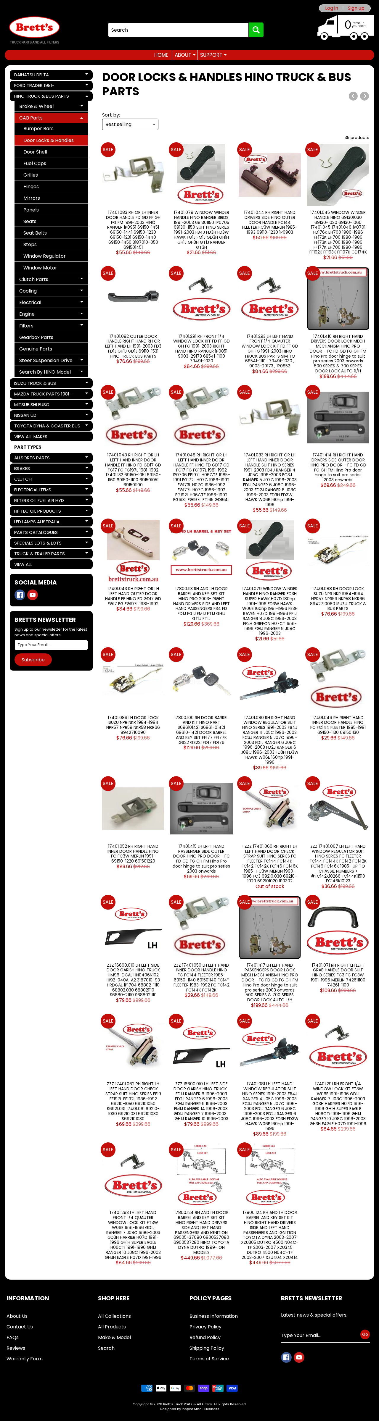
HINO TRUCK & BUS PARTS (41, 97)
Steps (30, 244)
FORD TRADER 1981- (34, 86)
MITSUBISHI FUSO (34, 405)
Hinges (31, 186)
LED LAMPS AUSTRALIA (37, 523)
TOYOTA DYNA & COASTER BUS (47, 427)
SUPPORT (213, 55)
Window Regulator (44, 256)
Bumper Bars (38, 128)
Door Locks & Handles (48, 140)
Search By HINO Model (45, 373)
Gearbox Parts (36, 337)
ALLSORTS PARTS (34, 459)
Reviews (16, 1348)
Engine (41, 315)
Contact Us (20, 1326)
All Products (112, 1326)
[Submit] (256, 29)
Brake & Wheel (41, 107)
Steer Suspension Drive (46, 361)
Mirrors (31, 198)
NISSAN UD (34, 416)
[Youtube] (32, 595)
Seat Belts (35, 233)
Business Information (214, 1316)
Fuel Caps (34, 163)
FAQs (13, 1337)
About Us (17, 1316)
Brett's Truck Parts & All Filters (187, 1404)
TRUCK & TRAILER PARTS (39, 554)
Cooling (41, 292)
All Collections (114, 1316)
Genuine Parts (35, 348)
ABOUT (185, 55)
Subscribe (33, 659)
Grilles (30, 175)
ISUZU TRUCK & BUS (35, 384)
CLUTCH (34, 480)
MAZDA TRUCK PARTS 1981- (43, 395)
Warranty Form (25, 1358)
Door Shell (35, 151)
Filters (41, 326)
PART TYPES (27, 447)
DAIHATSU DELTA (34, 76)
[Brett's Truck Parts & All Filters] (34, 30)
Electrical (41, 303)
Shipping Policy (207, 1348)
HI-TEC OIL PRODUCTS (37, 512)
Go (365, 1334)
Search (106, 1348)
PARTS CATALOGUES (36, 533)
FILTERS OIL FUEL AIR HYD (39, 501)
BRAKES (34, 469)
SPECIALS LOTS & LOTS (38, 544)
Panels (31, 209)
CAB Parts (41, 118)
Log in (331, 8)
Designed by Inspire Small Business (189, 1409)
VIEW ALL (23, 564)
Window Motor (40, 267)
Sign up (356, 8)
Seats (29, 221)
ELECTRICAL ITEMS (34, 491)
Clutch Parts (41, 280)
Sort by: (111, 115)
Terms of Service (209, 1358)
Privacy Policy (205, 1326)
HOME (161, 55)
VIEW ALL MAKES (30, 436)
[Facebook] (20, 595)
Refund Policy (205, 1337)
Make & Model (114, 1337)
